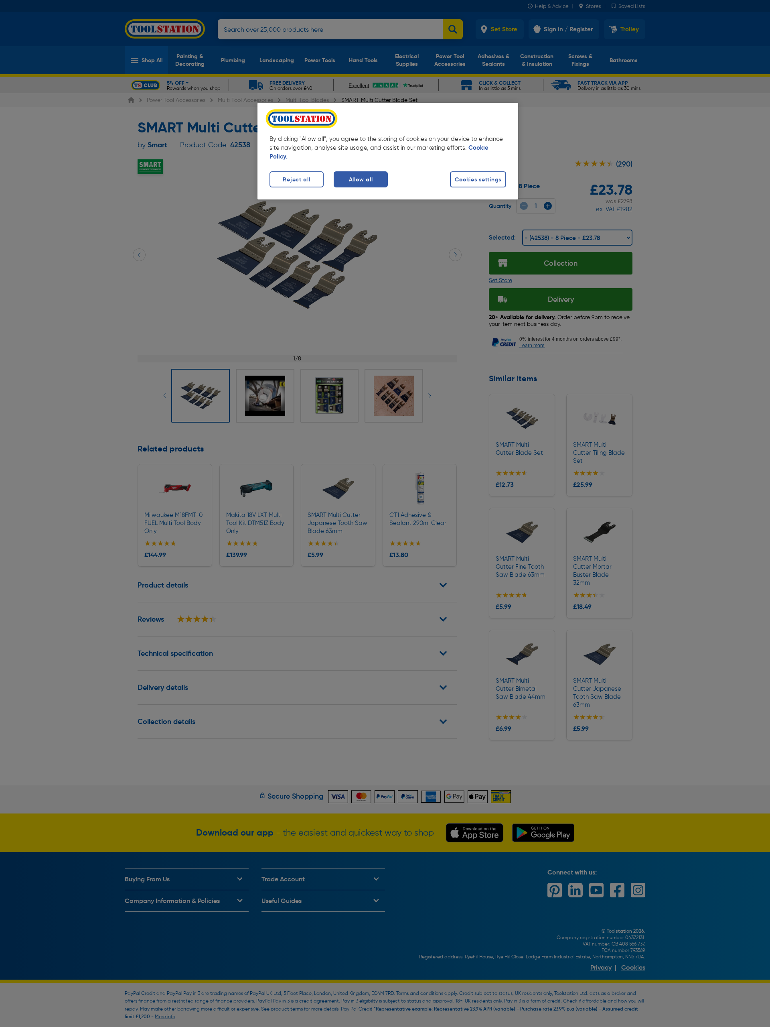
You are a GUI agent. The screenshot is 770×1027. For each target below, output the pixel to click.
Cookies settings (478, 179)
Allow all (361, 179)
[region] (387, 151)
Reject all (296, 179)
